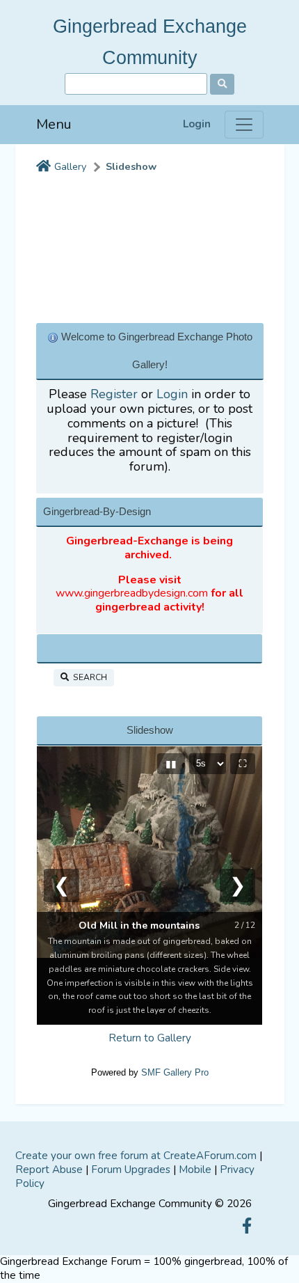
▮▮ (171, 763)
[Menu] (244, 125)
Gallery (70, 166)
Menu (54, 124)
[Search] (222, 84)
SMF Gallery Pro (175, 1072)
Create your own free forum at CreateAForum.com (136, 1156)
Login (197, 124)
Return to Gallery (149, 1038)
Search (88, 677)
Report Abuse (49, 1169)
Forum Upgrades (130, 1169)
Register (114, 394)
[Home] (43, 167)
